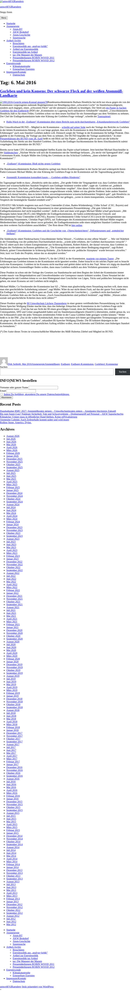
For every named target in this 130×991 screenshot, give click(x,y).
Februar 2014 (13, 864)
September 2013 (14, 878)
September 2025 (14, 467)
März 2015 (11, 827)
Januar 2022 (12, 593)
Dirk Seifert (14, 364)
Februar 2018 (13, 727)
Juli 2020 (11, 644)
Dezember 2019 (14, 664)
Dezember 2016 (14, 767)
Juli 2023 (11, 541)
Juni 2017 (11, 750)
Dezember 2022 (14, 561)
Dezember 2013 (14, 870)
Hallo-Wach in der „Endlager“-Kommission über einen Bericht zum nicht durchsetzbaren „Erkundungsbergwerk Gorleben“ (68, 121)
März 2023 (11, 553)
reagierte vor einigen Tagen (100, 258)
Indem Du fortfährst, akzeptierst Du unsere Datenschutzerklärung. (37, 394)
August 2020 (12, 641)
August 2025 (12, 470)
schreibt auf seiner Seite (73, 127)
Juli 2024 (11, 507)
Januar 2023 (12, 558)
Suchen (3, 367)
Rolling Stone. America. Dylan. (16, 422)
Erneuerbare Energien (24, 69)
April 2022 (11, 584)
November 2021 (14, 598)
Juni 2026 (11, 441)
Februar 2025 (13, 487)
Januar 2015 (12, 833)
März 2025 (11, 484)
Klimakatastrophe (21, 66)
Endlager (65, 364)
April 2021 (11, 618)
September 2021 (14, 604)
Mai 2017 (11, 753)
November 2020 (14, 633)
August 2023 (12, 538)
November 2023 (14, 530)
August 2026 (12, 436)
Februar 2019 (13, 693)
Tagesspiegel (104, 116)
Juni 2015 (11, 818)
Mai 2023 (11, 547)
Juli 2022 (11, 576)
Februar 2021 (13, 624)
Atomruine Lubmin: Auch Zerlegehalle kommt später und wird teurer (34, 419)
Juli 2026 (11, 438)
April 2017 (11, 756)
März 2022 (11, 587)
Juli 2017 (11, 747)
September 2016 (14, 776)
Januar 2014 (12, 867)
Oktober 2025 (13, 464)
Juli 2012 (11, 918)
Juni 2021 (11, 613)
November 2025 (14, 461)
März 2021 (11, 621)
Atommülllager (52, 364)
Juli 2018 (11, 713)
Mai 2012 (11, 924)
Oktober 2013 (13, 876)
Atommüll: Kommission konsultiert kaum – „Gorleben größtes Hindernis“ (43, 177)
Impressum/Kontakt (16, 72)
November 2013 (14, 873)
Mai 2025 (11, 478)
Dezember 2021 (14, 596)
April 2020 (11, 653)
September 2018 (14, 707)
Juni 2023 (11, 544)
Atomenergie (12, 26)
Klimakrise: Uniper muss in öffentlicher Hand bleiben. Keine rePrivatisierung (38, 416)
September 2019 (14, 673)
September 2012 (14, 913)
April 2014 (11, 858)
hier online (77, 225)
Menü (3, 18)
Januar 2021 (12, 627)
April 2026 (11, 447)
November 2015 (14, 804)
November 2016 (14, 770)
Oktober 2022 (13, 567)
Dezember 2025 (14, 458)
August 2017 (12, 744)
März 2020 (11, 656)
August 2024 (12, 504)
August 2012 (12, 916)
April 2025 (11, 481)
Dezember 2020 (14, 630)
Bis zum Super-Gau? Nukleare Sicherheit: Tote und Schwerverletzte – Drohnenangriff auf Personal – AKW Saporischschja (61, 414)
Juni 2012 (11, 921)
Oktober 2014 (13, 841)
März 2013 (11, 896)
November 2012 (14, 907)
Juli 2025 (11, 473)
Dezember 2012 (14, 904)
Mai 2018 (11, 718)
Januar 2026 (12, 456)
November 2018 (14, 701)
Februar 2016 (13, 796)
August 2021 (12, 607)
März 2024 (11, 518)
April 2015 (11, 824)
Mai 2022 (11, 581)
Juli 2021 (11, 610)
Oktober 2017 (13, 738)
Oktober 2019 (13, 670)
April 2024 (11, 516)
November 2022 (14, 564)
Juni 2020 (11, 647)
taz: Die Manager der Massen (27, 54)
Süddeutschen (11, 152)
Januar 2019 (12, 696)
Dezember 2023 (14, 527)
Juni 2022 (11, 578)
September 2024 (14, 501)
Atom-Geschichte (21, 34)
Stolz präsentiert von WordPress (38, 986)
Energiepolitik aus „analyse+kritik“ (30, 46)
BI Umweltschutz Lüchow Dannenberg (47, 303)
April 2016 (11, 790)
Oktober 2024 (13, 498)
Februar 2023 (13, 556)
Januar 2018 (12, 730)
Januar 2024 (12, 524)
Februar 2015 (13, 830)
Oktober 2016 (13, 773)
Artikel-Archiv (13, 40)
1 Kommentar (111, 364)
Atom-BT (18, 29)
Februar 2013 (13, 898)
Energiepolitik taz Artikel (25, 52)
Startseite (10, 23)
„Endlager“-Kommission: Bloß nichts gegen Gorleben (33, 163)
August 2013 (12, 881)
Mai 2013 (11, 890)
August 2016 (12, 778)
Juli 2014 (11, 850)
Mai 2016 (11, 787)
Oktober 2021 (13, 601)
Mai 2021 (11, 616)
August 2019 (12, 676)
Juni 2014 (11, 853)
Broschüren (18, 43)
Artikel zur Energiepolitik (25, 49)
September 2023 (14, 536)
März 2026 (11, 450)
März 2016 (11, 793)
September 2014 (14, 844)
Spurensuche (19, 37)
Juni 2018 (11, 716)
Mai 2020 (11, 650)
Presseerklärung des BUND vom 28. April (21, 138)
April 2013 (11, 893)
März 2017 (11, 758)
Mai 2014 (11, 856)
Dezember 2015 (14, 801)
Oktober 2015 (13, 807)
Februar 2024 (13, 521)
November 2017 (14, 736)
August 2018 (12, 710)
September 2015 (14, 810)
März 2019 (11, 690)
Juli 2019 (11, 678)
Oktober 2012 (13, 910)
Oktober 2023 (13, 533)
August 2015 (12, 813)
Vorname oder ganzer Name (14, 387)
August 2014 (12, 847)
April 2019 (11, 687)
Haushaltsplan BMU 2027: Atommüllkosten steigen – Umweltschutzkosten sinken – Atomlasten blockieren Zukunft (58, 411)
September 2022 (14, 570)
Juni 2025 (11, 476)
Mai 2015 (11, 821)
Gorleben (99, 364)
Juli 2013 (11, 884)
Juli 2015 (11, 816)
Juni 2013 (11, 887)
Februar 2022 (13, 590)
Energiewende (13, 63)
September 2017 (14, 741)
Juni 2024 (11, 510)
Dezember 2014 (14, 836)
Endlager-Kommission (82, 364)
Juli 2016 (11, 781)
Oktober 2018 (13, 704)
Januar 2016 (12, 798)
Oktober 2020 (13, 636)
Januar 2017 (12, 764)
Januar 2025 (12, 490)
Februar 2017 (13, 761)
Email (3, 390)
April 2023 (11, 550)
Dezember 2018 (14, 698)
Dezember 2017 (14, 733)
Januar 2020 (12, 661)
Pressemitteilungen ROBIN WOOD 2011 (33, 57)
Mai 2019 (11, 684)
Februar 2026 (13, 453)
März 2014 (11, 861)
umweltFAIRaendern (10, 6)
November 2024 (14, 496)
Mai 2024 (11, 513)
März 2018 (11, 724)
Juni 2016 (11, 784)
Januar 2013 (12, 901)
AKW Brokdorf (21, 32)
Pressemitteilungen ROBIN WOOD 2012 (34, 60)
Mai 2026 (11, 444)
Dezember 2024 (14, 493)
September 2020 (14, 638)
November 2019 (14, 667)
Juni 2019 (11, 681)
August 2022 (12, 573)
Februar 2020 (13, 658)
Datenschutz (19, 74)
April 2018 (11, 721)
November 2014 (14, 838)
